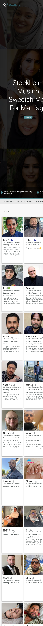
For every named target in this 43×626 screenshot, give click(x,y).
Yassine (7, 384)
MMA (6, 240)
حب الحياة (6, 392)
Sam (28, 288)
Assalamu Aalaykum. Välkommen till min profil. (12, 440)
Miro (28, 578)
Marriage (39, 201)
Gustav (7, 433)
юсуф (29, 433)
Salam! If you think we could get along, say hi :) (12, 247)
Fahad (29, 240)
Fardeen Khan (33, 336)
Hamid (7, 529)
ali (27, 529)
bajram (7, 481)
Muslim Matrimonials (11, 201)
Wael (6, 578)
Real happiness (8, 295)
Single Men (28, 201)
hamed (29, 384)
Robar (6, 336)
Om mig (5, 344)
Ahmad (29, 481)
